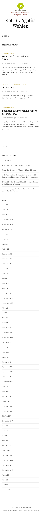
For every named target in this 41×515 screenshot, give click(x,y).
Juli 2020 (5, 308)
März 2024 (5, 205)
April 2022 (5, 249)
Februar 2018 (6, 396)
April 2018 (5, 391)
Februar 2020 (6, 328)
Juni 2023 (5, 210)
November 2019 (7, 337)
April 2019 (5, 352)
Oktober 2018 (6, 377)
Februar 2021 (6, 293)
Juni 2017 (5, 431)
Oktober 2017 (6, 416)
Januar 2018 (6, 401)
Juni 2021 (5, 274)
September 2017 (7, 421)
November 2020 (7, 303)
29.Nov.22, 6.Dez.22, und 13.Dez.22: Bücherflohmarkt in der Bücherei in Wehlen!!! (20, 183)
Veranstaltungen (20, 84)
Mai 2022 (5, 244)
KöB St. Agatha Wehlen (20, 23)
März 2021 (5, 288)
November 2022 (7, 224)
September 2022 (7, 229)
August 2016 (6, 475)
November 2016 (7, 460)
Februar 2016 (6, 490)
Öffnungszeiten (8, 53)
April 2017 (5, 441)
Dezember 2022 (7, 219)
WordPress (13, 510)
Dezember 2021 (7, 254)
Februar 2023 (6, 215)
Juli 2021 (5, 269)
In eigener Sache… (8, 160)
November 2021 (7, 259)
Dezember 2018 (7, 367)
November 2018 (7, 372)
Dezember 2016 (7, 455)
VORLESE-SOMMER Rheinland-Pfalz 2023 (16, 165)
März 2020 (5, 323)
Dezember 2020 (7, 298)
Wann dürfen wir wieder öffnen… (15, 58)
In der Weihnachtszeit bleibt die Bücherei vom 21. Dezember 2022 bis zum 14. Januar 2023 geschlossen (20, 176)
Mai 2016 (5, 485)
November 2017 (7, 411)
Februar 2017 (6, 445)
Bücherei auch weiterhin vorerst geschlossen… (19, 112)
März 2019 (5, 357)
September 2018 (7, 382)
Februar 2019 (6, 362)
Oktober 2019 (6, 342)
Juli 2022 (5, 234)
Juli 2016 (5, 480)
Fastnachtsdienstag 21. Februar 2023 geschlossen (19, 170)
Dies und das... (7, 84)
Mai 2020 (5, 313)
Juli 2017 (5, 426)
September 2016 (7, 470)
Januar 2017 (6, 450)
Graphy (25, 510)
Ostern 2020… (9, 87)
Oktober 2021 (6, 264)
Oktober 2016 (6, 465)
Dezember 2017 (7, 406)
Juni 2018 (5, 387)
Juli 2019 (5, 347)
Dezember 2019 (7, 333)
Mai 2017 (5, 436)
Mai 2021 (5, 278)
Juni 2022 (5, 239)
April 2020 (5, 318)
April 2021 (5, 283)
